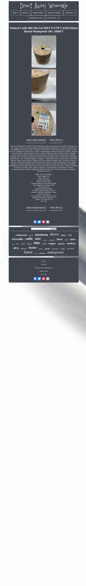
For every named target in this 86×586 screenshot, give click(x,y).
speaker (61, 243)
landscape (55, 249)
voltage (63, 249)
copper (52, 243)
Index (44, 261)
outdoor (71, 243)
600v (37, 243)
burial (28, 252)
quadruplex (52, 240)
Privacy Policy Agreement (43, 268)
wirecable (17, 239)
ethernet (24, 249)
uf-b (15, 248)
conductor (45, 240)
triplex (73, 239)
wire (38, 239)
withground (21, 235)
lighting (41, 249)
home (35, 253)
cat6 (13, 244)
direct (54, 234)
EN (42, 274)
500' (17, 244)
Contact (43, 264)
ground (47, 249)
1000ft (23, 244)
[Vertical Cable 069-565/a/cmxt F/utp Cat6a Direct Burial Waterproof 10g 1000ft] (43, 52)
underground (55, 252)
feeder (33, 247)
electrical (70, 248)
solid (44, 244)
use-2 (31, 235)
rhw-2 (63, 235)
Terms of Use (43, 271)
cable (29, 239)
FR (45, 274)
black (60, 239)
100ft (70, 235)
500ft (66, 240)
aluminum (41, 234)
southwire (42, 253)
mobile (29, 244)
